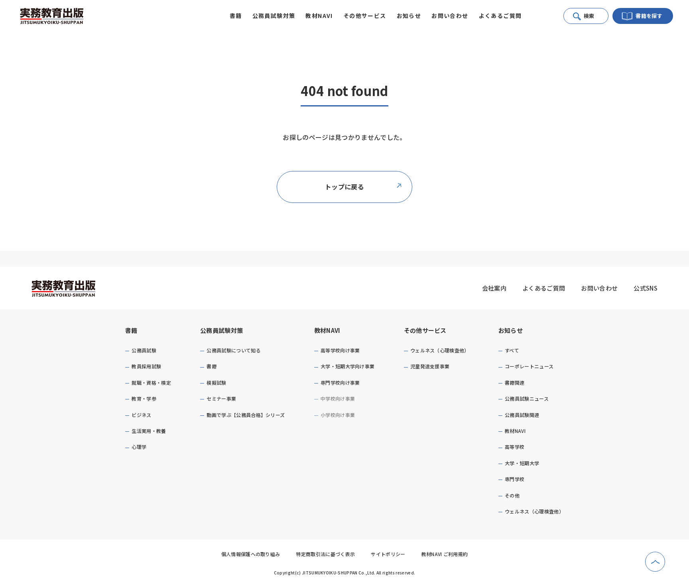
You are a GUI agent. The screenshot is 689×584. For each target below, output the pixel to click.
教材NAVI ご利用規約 (444, 554)
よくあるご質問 (500, 16)
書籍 (131, 330)
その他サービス (425, 330)
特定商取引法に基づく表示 (325, 554)
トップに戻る (344, 186)
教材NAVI (327, 330)
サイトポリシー (388, 554)
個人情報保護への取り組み (250, 554)
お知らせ (510, 330)
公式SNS (646, 288)
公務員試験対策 (221, 330)
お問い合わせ (449, 16)
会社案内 (494, 288)
